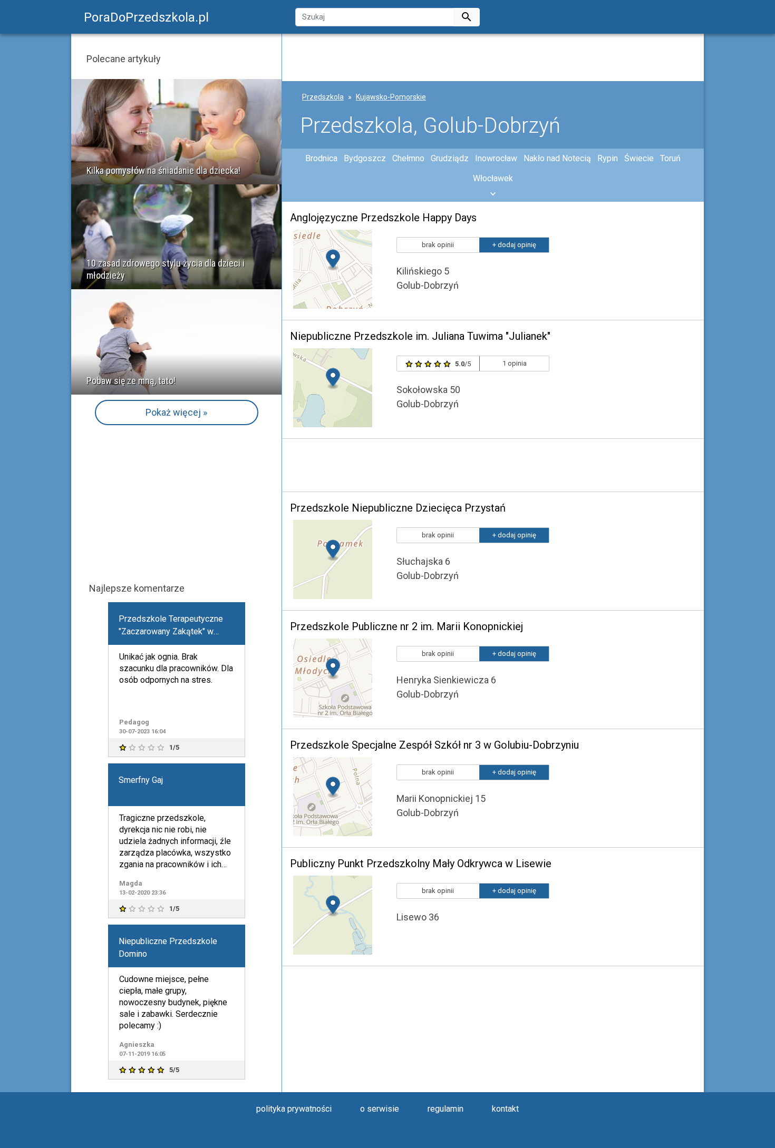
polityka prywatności (294, 1109)
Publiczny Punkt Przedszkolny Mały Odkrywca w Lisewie (420, 863)
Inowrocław (496, 158)
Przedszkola (323, 97)
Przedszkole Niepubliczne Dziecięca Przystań (398, 508)
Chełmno (408, 158)
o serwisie (379, 1109)
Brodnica (321, 158)
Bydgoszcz (365, 158)
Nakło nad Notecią (557, 158)
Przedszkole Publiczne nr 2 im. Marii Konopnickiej (406, 626)
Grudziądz (450, 158)
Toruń (670, 158)
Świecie (639, 158)
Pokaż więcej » (176, 412)
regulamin (445, 1109)
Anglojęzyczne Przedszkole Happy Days (383, 217)
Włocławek (493, 178)
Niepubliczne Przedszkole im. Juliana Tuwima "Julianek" (420, 336)
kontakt (505, 1109)
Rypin (607, 158)
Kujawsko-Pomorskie (391, 97)
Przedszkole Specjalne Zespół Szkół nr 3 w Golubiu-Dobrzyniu (434, 745)
